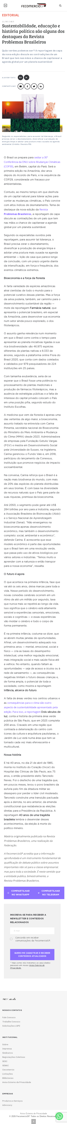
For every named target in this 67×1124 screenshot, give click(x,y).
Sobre (5, 1044)
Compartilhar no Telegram (50, 893)
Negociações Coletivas (13, 1057)
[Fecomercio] (33, 5)
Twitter (34, 86)
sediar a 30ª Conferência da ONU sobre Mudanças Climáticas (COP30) (32, 162)
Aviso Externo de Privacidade (16, 1082)
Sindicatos (7, 1053)
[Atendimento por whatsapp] (59, 1116)
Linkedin (41, 86)
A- (27, 77)
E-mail (21, 86)
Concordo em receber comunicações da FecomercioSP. (33, 939)
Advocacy (7, 1105)
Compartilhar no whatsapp (20, 893)
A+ (20, 77)
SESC (4, 1061)
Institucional (5, 5)
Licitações (7, 1074)
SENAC (5, 1065)
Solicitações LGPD (11, 1026)
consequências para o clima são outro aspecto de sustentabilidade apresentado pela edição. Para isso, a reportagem (31, 707)
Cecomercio (8, 1070)
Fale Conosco (9, 1017)
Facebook (27, 86)
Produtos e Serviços (12, 1101)
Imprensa (7, 1049)
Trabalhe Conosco (11, 1021)
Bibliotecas (7, 1078)
